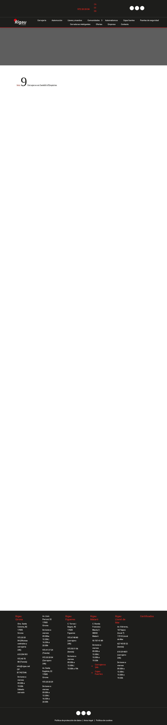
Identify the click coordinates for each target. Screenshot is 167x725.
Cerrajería (41, 20)
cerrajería (43, 104)
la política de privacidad (45, 505)
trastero (48, 346)
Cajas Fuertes (99, 672)
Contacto (125, 24)
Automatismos (111, 20)
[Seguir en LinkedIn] (142, 8)
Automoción (57, 20)
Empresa (111, 24)
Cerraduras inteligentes (80, 24)
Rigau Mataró (94, 618)
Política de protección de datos (68, 720)
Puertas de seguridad (149, 20)
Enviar (144, 519)
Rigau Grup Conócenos (83, 556)
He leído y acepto (38, 505)
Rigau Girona (19, 618)
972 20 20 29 (47, 682)
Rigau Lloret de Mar (120, 619)
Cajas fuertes (129, 20)
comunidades (26, 346)
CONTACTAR (83, 582)
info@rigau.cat (23, 666)
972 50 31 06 (72, 649)
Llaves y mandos (75, 20)
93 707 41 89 (97, 641)
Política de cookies (104, 720)
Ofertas (99, 24)
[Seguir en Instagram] (137, 8)
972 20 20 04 (83, 9)
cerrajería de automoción (60, 104)
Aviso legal (88, 720)
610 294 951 (22, 654)
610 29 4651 (122, 652)
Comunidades (94, 20)
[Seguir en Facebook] (132, 8)
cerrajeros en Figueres (37, 376)
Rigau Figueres (70, 618)
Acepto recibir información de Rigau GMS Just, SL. (41, 512)
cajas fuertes (129, 320)
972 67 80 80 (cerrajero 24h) (72, 640)
